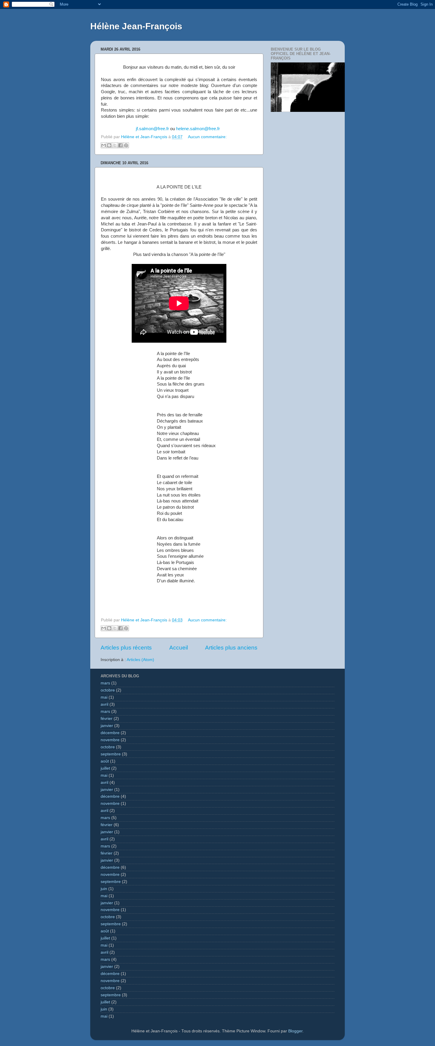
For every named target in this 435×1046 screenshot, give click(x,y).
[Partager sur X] (115, 145)
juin (104, 889)
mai (104, 697)
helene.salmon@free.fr (198, 128)
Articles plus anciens (231, 647)
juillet (105, 768)
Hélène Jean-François (136, 26)
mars (105, 683)
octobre (108, 690)
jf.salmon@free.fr (152, 128)
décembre (110, 733)
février (106, 718)
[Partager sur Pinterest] (126, 145)
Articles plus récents (126, 647)
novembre (110, 740)
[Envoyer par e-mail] (104, 145)
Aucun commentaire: (207, 137)
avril (104, 704)
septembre (111, 754)
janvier (107, 725)
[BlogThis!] (109, 145)
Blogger (295, 1031)
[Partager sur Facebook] (120, 145)
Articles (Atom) (140, 659)
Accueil (178, 647)
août (105, 761)
